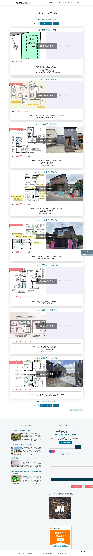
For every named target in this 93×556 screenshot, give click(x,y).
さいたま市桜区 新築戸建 (46, 310)
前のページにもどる (76, 410)
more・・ (40, 440)
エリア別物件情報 (51, 2)
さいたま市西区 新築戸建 (46, 124)
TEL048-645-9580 (65, 434)
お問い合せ (78, 2)
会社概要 (72, 2)
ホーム (36, 2)
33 (54, 23)
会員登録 (77, 486)
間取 (46, 19)
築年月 (54, 19)
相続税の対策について (64, 2)
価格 (39, 19)
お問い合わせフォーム (65, 442)
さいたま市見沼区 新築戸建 (46, 265)
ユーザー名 (53, 461)
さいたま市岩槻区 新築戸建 (46, 79)
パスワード (53, 468)
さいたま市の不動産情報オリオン (61, 553)
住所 (50, 19)
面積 (43, 19)
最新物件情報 (42, 2)
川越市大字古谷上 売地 (46, 30)
